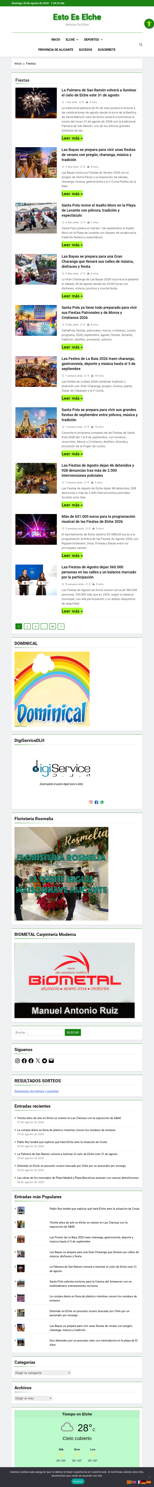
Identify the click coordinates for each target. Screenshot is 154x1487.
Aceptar (78, 1481)
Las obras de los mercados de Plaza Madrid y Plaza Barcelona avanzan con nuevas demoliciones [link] (78, 1178)
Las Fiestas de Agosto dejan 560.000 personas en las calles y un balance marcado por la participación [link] (99, 572)
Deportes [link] (91, 39)
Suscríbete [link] (107, 49)
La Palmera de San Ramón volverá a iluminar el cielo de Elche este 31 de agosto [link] (67, 1154)
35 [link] (52, 626)
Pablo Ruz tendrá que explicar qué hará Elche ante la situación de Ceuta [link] (62, 1142)
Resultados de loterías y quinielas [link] (36, 1091)
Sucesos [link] (85, 49)
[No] (149, 1477)
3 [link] (35, 626)
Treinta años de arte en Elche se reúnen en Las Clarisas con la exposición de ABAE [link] (69, 1118)
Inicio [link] (55, 39)
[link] (149, 23)
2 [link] (27, 626)
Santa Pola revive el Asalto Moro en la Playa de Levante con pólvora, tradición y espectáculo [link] (99, 210)
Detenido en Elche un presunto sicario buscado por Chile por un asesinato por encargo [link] (71, 1166)
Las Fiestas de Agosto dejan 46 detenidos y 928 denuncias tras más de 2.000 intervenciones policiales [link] (98, 470)
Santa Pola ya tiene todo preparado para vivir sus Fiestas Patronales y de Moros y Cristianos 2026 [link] (99, 312)
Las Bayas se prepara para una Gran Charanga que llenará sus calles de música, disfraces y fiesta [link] (98, 261)
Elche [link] (70, 39)
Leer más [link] (70, 138)
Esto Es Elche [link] (77, 17)
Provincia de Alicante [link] (55, 49)
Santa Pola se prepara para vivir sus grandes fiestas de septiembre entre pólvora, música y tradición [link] (100, 414)
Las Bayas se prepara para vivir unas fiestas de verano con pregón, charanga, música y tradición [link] (98, 154)
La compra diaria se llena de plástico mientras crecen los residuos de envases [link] (66, 1130)
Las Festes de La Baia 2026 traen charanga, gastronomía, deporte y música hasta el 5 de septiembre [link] (98, 363)
